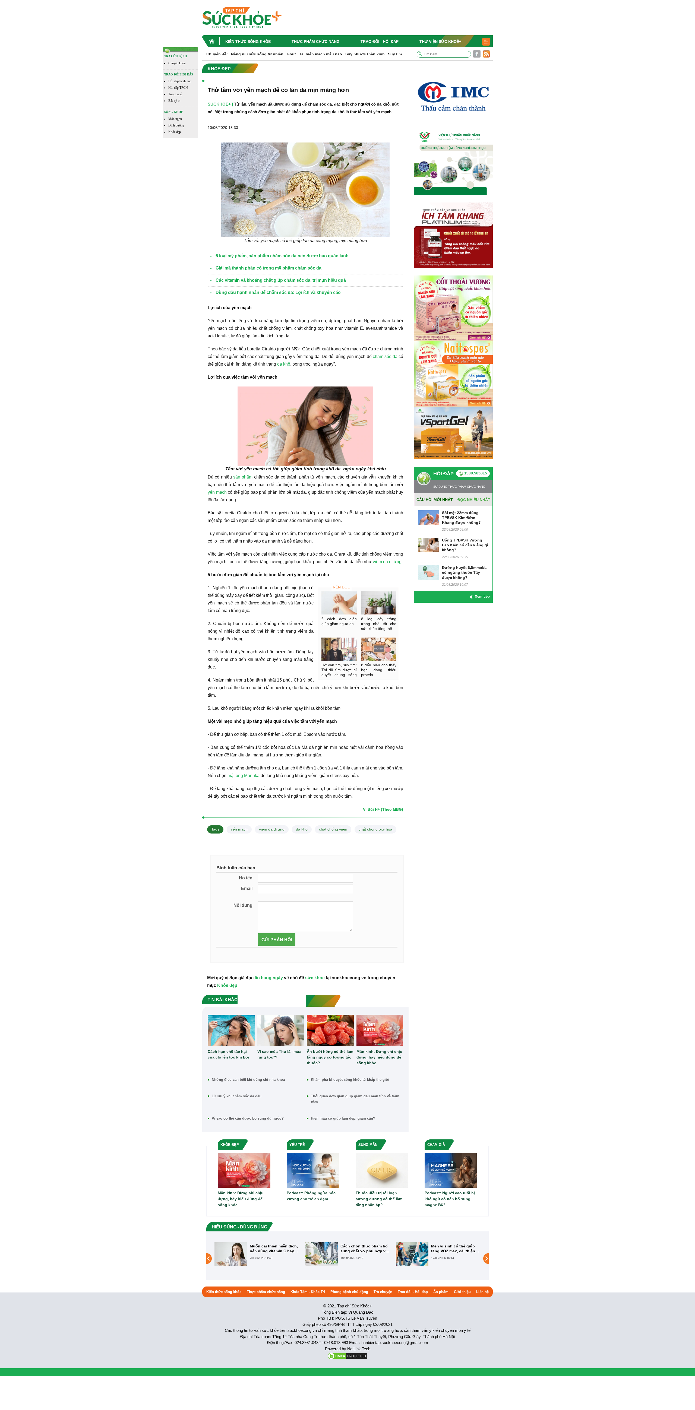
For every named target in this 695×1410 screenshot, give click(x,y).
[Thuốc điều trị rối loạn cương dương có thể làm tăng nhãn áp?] (382, 1170)
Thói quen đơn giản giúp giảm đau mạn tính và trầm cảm (355, 1099)
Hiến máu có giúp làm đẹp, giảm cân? (343, 1118)
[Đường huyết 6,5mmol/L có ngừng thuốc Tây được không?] (428, 572)
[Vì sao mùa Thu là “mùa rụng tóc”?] (280, 1030)
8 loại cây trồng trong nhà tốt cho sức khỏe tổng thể (378, 624)
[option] (257, 1254)
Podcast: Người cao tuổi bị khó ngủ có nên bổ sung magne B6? (450, 1199)
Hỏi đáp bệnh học (179, 81)
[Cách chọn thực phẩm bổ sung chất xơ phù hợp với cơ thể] (230, 1254)
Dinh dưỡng (176, 125)
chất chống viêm (333, 829)
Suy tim (395, 54)
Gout (291, 54)
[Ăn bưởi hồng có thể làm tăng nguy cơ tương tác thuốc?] (330, 1030)
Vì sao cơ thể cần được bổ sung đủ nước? (248, 1118)
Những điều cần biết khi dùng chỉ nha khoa (248, 1080)
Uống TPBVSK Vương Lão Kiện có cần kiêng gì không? (465, 545)
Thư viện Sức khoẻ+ (440, 41)
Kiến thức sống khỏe (248, 41)
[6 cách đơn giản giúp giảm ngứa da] (339, 602)
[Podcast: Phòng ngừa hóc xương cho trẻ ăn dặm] (313, 1170)
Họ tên (245, 878)
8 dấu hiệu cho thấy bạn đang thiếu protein (378, 670)
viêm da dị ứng (387, 561)
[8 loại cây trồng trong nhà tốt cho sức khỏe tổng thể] (378, 602)
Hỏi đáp (443, 473)
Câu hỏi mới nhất (434, 500)
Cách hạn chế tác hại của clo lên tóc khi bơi (228, 1054)
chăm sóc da (385, 356)
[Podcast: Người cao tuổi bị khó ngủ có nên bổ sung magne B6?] (451, 1170)
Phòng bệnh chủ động (349, 1292)
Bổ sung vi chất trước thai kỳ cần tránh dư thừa (455, 1248)
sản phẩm (242, 477)
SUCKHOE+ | (220, 104)
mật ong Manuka (244, 775)
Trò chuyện (383, 1292)
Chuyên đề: (217, 54)
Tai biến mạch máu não (320, 54)
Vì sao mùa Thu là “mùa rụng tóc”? (279, 1054)
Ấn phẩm (440, 1292)
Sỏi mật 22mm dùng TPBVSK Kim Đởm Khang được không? (461, 518)
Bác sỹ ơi (174, 101)
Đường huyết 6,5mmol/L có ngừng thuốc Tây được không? (464, 572)
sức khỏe (315, 977)
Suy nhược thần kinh (365, 54)
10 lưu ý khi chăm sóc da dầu (236, 1096)
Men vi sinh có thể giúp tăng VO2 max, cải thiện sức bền (362, 1248)
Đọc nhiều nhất (473, 500)
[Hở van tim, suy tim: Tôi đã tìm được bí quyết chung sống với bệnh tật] (339, 649)
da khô (283, 364)
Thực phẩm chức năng (316, 41)
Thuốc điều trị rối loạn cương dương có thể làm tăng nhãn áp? (379, 1199)
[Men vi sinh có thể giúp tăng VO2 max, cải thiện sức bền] (321, 1254)
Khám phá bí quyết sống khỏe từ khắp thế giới (350, 1080)
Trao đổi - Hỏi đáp (380, 41)
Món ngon (175, 119)
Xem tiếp (482, 596)
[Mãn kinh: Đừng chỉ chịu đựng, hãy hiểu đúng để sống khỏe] (379, 1030)
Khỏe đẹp (174, 132)
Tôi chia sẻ (175, 94)
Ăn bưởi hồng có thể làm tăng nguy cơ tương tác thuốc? (330, 1057)
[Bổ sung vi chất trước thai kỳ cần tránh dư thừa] (412, 1258)
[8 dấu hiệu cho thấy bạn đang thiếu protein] (378, 649)
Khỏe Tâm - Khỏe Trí (307, 1292)
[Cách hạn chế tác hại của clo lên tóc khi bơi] (231, 1030)
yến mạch (217, 492)
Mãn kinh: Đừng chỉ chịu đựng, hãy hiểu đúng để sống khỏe (379, 1057)
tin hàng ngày (269, 977)
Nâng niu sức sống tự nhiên (257, 54)
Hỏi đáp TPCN (178, 88)
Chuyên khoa (176, 63)
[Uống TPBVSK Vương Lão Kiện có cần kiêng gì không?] (428, 544)
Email (246, 888)
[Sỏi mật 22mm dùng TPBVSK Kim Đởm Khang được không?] (428, 517)
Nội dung (242, 905)
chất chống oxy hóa (375, 829)
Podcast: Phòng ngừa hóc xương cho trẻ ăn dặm (311, 1196)
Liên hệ (482, 1292)
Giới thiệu (462, 1292)
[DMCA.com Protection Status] (347, 1355)
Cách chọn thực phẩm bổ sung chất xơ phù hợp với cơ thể (274, 1248)
